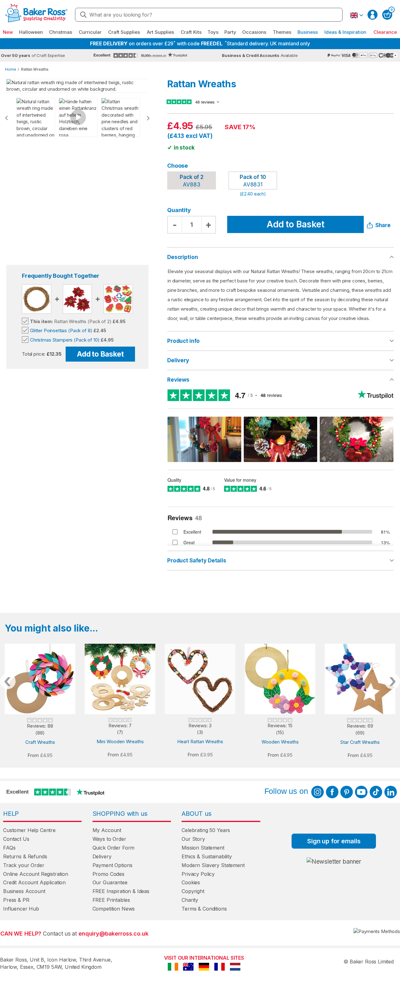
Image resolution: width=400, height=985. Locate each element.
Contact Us (16, 839)
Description (182, 257)
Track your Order (23, 865)
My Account (107, 830)
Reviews (178, 380)
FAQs (9, 848)
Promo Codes (108, 874)
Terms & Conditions (204, 909)
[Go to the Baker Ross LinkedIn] (390, 792)
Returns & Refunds (25, 856)
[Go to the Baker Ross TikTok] (376, 792)
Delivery (178, 360)
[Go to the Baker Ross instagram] (317, 792)
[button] (356, 15)
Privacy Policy (198, 874)
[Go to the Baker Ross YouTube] (361, 792)
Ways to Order (109, 839)
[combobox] (208, 15)
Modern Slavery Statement (213, 865)
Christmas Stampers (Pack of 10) (64, 340)
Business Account (24, 891)
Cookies (191, 882)
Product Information (280, 341)
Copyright (193, 891)
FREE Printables (111, 900)
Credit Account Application (34, 882)
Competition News (113, 909)
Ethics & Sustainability (207, 856)
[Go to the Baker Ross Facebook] (332, 792)
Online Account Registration (35, 874)
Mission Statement (203, 848)
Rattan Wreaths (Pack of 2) (70, 321)
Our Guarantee (110, 882)
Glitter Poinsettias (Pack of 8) (61, 330)
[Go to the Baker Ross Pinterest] (346, 792)
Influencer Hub (21, 909)
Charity (190, 900)
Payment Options (112, 865)
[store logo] (36, 15)
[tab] (280, 341)
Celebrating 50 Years (206, 830)
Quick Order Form (113, 848)
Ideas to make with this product (280, 560)
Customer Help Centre (29, 830)
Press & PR (16, 900)
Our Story (193, 839)
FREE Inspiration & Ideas (120, 891)
